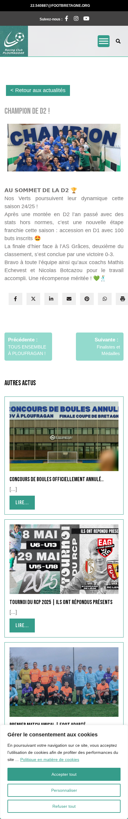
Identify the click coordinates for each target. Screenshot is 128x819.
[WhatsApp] (105, 299)
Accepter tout (64, 774)
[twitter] (33, 299)
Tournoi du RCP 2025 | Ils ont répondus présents (61, 602)
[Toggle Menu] (103, 41)
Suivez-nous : (54, 18)
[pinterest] (87, 299)
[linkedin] (51, 299)
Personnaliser (64, 790)
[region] (64, 772)
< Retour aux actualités (37, 90)
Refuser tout (64, 806)
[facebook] (15, 299)
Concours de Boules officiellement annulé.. (57, 479)
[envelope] (69, 299)
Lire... (25, 502)
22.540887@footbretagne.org (74, 5)
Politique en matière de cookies (49, 759)
